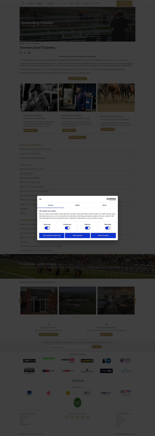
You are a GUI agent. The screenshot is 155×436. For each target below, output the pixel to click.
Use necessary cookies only (51, 235)
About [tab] (104, 205)
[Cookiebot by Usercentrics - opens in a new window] (108, 199)
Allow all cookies (103, 235)
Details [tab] (77, 205)
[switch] (67, 228)
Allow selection (77, 235)
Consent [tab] (50, 205)
